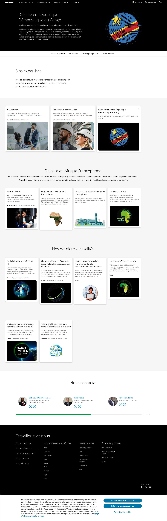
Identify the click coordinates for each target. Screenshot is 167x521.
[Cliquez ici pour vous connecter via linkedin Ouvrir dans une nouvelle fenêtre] (30, 406)
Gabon (46, 459)
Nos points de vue (60, 2)
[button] (137, 2)
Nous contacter (109, 54)
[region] (83, 508)
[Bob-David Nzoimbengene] (22, 401)
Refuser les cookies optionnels (122, 506)
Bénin (45, 447)
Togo (45, 475)
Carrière (75, 2)
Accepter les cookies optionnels (123, 500)
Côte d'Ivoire (48, 455)
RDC (45, 467)
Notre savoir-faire (43, 2)
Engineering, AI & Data (85, 447)
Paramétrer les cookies (122, 512)
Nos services (73, 54)
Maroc (46, 463)
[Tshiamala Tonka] (113, 401)
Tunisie (46, 478)
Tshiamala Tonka (126, 398)
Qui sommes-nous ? (25, 2)
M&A (80, 469)
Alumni (104, 461)
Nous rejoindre (23, 448)
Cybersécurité (83, 465)
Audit (80, 451)
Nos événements (107, 447)
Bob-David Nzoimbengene (40, 398)
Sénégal (46, 471)
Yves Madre (79, 398)
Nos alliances (22, 463)
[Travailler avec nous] (160, 2)
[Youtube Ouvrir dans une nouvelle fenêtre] (150, 487)
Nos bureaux (22, 458)
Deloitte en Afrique (107, 458)
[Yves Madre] (68, 401)
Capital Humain (83, 455)
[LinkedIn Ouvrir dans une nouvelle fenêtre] (142, 487)
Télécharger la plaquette (90, 54)
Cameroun (47, 451)
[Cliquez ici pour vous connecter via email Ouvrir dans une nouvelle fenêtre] (34, 406)
